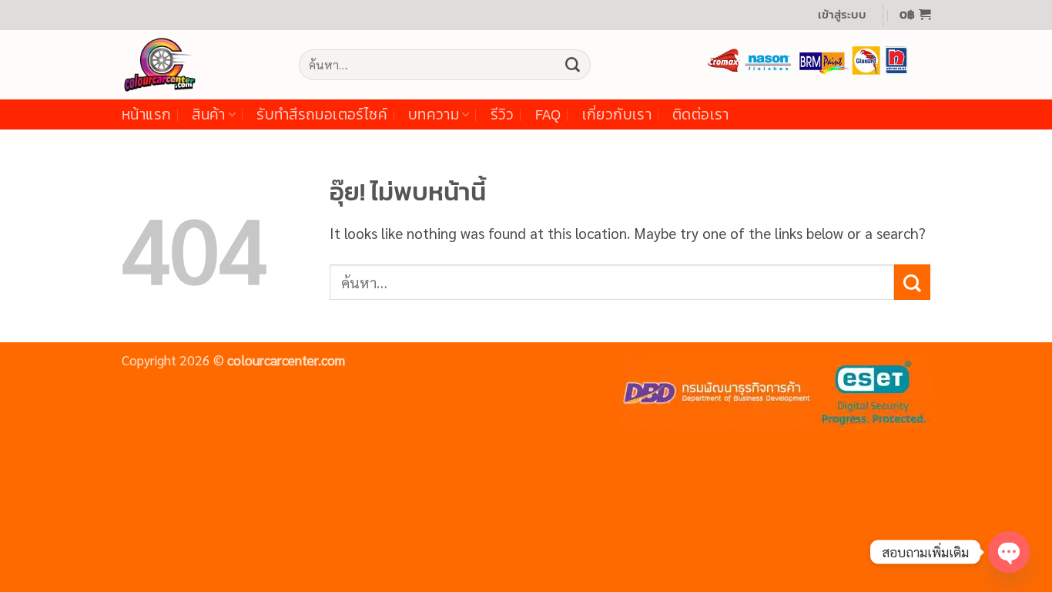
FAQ (548, 114)
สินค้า (209, 114)
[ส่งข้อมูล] (572, 64)
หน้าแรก (146, 114)
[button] (842, 15)
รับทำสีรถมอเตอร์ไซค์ (321, 114)
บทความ (433, 114)
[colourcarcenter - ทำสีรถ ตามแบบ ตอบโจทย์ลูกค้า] (199, 64)
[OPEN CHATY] (1009, 552)
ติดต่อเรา (700, 114)
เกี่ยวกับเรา (617, 114)
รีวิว (502, 114)
